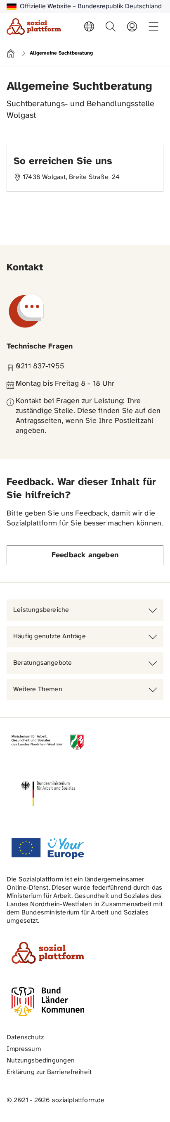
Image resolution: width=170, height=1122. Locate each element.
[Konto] (132, 26)
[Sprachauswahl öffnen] (89, 26)
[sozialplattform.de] (34, 26)
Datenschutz (25, 1037)
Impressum (24, 1049)
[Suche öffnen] (110, 26)
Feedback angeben (85, 555)
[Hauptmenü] (153, 26)
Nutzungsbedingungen (41, 1060)
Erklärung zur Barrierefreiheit (49, 1072)
